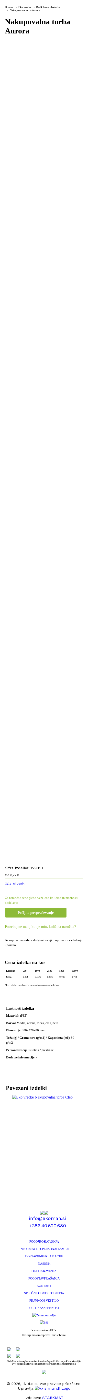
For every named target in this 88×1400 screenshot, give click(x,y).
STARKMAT (53, 1397)
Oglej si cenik (14, 883)
